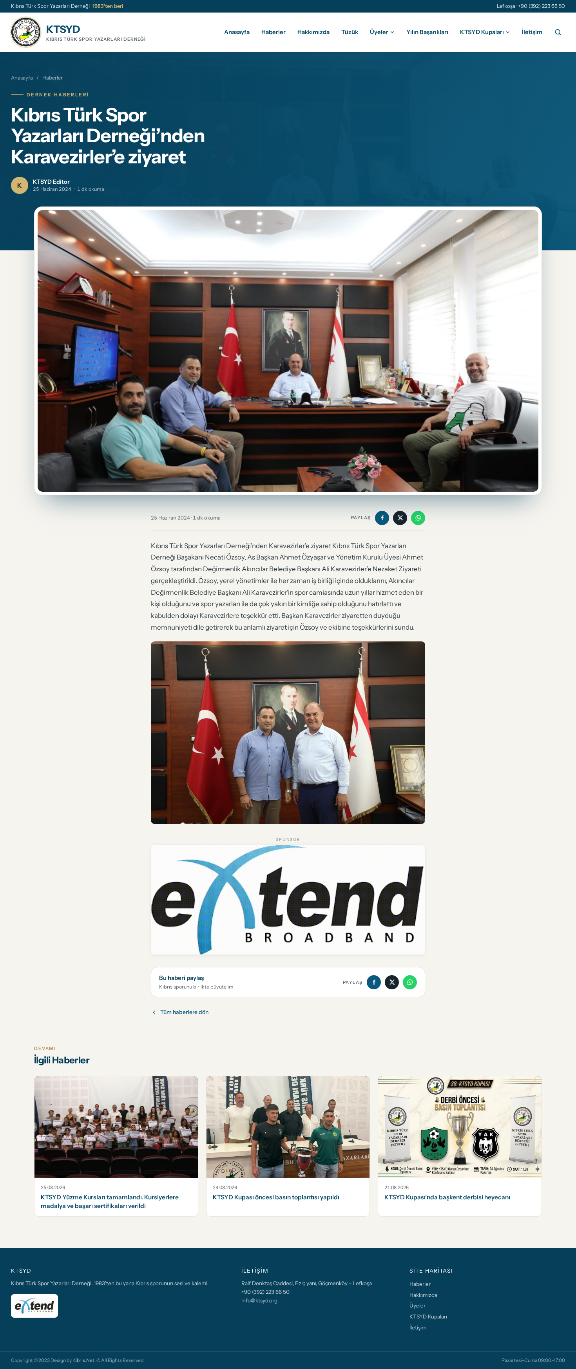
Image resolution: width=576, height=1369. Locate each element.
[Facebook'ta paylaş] (382, 518)
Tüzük (349, 31)
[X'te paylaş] (400, 518)
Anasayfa (237, 31)
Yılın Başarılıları (427, 31)
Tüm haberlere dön (184, 1012)
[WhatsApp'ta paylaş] (418, 518)
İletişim (532, 31)
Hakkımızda (313, 31)
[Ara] (558, 32)
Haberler (273, 31)
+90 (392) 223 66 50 (265, 1292)
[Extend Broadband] (288, 899)
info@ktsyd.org (259, 1300)
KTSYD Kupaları (482, 31)
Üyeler (379, 31)
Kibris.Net (83, 1360)
